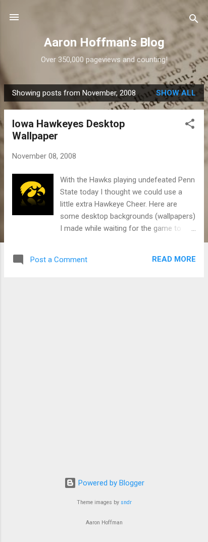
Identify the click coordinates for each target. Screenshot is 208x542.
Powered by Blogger (110, 482)
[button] (190, 125)
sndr (126, 502)
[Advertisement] (104, 356)
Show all (176, 92)
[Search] (194, 20)
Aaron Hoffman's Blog (104, 42)
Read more (174, 259)
